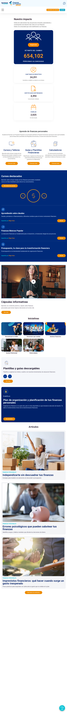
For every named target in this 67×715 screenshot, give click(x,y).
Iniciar (61, 220)
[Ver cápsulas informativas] (33, 281)
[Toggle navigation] (2, 10)
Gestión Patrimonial (11, 353)
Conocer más (11, 163)
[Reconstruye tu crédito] (11, 328)
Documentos (9, 419)
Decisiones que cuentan (52, 9)
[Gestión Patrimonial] (11, 345)
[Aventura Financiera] (55, 328)
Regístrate (33, 45)
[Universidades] (33, 345)
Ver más (6, 312)
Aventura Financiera (55, 336)
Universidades (33, 353)
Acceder (62, 9)
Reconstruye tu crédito (11, 336)
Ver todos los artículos (33, 592)
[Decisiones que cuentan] (33, 328)
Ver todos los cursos (9, 185)
